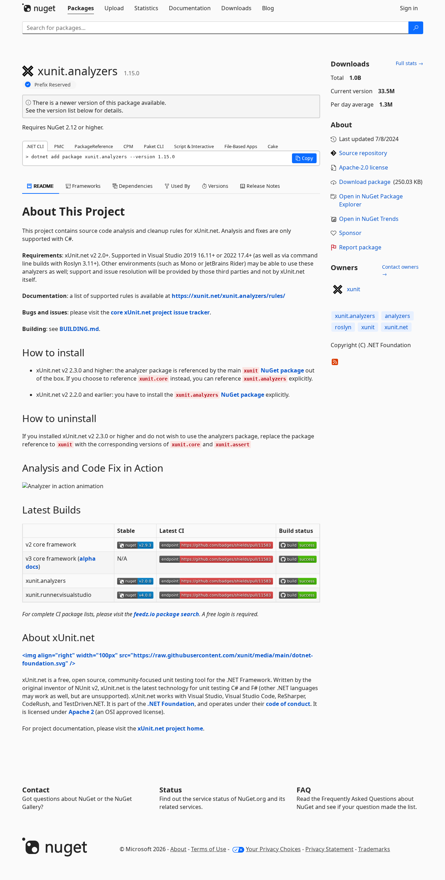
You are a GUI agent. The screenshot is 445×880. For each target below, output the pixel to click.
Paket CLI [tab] (154, 146)
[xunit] (337, 289)
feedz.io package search (166, 614)
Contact (36, 790)
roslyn (343, 327)
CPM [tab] (128, 146)
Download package (364, 182)
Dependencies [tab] (135, 186)
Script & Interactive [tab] (194, 146)
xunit (353, 289)
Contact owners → (400, 270)
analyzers (397, 316)
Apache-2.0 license (363, 167)
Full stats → (409, 63)
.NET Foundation (171, 704)
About (178, 849)
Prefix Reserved (52, 84)
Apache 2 (81, 712)
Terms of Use (208, 849)
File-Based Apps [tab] (240, 146)
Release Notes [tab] (262, 186)
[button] (304, 158)
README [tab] (43, 186)
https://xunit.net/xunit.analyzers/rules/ (228, 296)
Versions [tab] (217, 186)
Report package (360, 247)
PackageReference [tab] (94, 146)
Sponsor (350, 233)
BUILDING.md (79, 329)
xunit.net (396, 327)
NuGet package (274, 370)
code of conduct (288, 704)
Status (170, 790)
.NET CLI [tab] (35, 146)
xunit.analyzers (355, 316)
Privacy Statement (329, 849)
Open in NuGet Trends (369, 219)
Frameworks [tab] (86, 186)
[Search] (415, 27)
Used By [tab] (180, 186)
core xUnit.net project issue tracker (160, 312)
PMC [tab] (59, 146)
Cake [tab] (273, 146)
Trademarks (374, 849)
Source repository (363, 153)
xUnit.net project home (170, 728)
